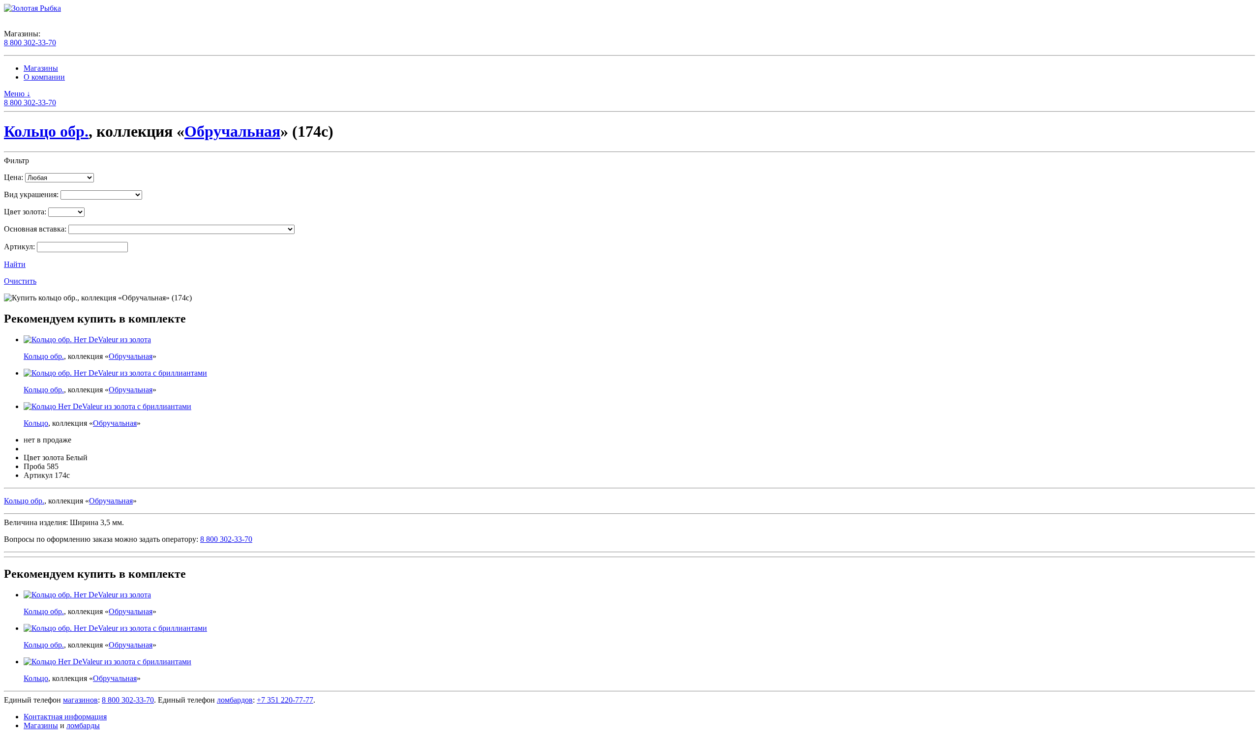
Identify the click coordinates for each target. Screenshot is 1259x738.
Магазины (41, 68)
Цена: (13, 177)
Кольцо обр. (46, 131)
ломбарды (83, 725)
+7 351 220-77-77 (285, 700)
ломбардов (235, 700)
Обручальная (232, 131)
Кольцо (36, 423)
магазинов (80, 700)
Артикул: (19, 246)
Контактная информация (65, 716)
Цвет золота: (25, 211)
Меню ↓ (17, 93)
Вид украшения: (31, 194)
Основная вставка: (35, 229)
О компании (44, 77)
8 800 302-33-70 (30, 42)
